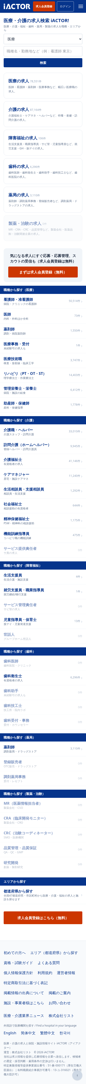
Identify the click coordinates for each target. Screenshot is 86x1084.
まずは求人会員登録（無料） (43, 272)
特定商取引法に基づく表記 (26, 982)
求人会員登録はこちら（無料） (43, 917)
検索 (43, 62)
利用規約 (45, 972)
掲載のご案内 (60, 992)
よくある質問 (49, 962)
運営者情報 (66, 972)
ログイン (65, 6)
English (10, 1032)
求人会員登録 (44, 6)
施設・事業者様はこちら (24, 1002)
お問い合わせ (60, 1002)
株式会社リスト (61, 1015)
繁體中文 (47, 1032)
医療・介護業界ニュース (24, 1015)
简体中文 (28, 1032)
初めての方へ (15, 952)
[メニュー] (81, 6)
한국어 (64, 1032)
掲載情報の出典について (24, 992)
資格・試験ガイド (18, 962)
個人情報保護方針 (18, 972)
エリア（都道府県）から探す (54, 952)
